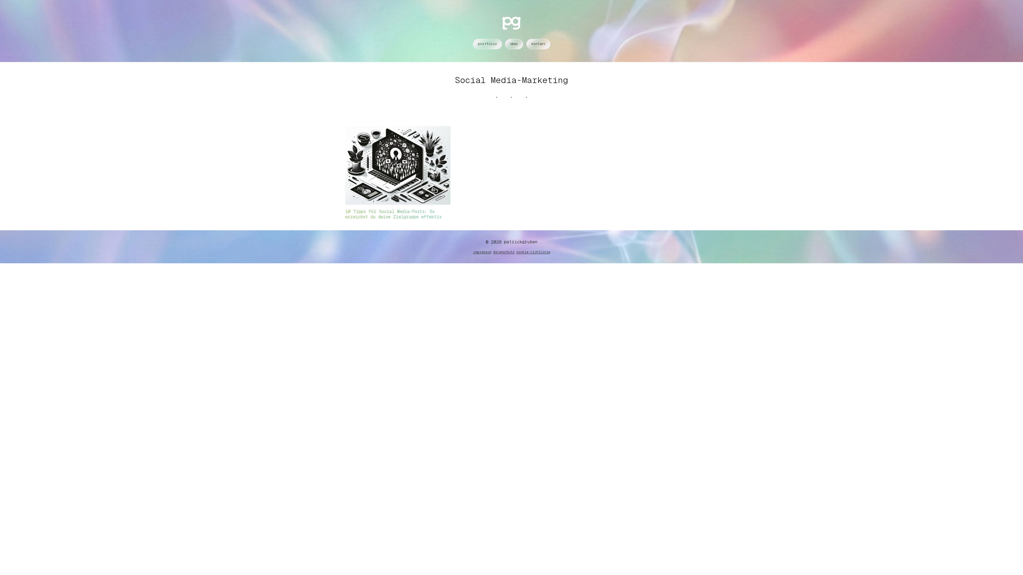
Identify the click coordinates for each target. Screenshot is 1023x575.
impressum (482, 252)
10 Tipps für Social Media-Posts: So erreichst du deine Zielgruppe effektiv (393, 214)
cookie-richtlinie (533, 252)
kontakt (538, 44)
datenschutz (503, 252)
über (514, 44)
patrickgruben (520, 241)
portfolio (487, 44)
